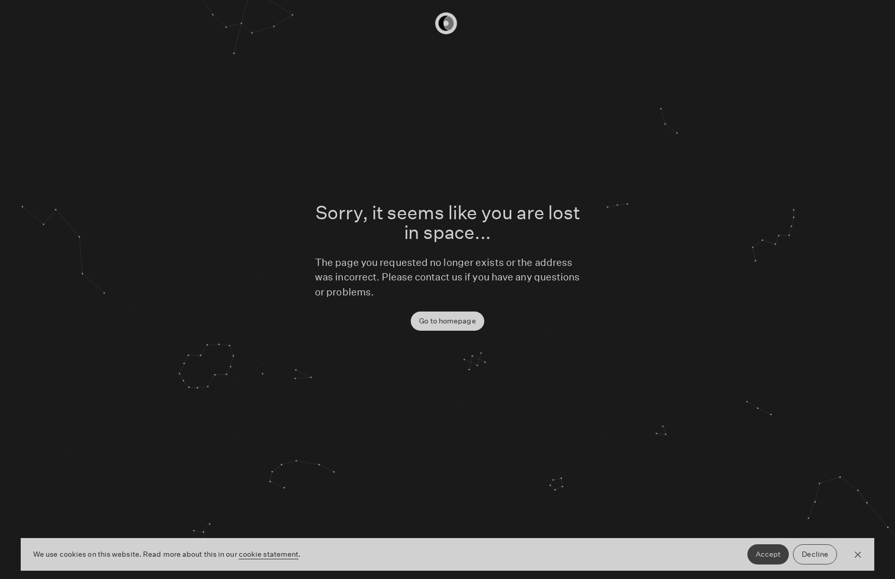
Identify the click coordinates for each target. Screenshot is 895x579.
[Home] (447, 23)
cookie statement (269, 554)
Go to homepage (447, 321)
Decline (815, 554)
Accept (768, 554)
